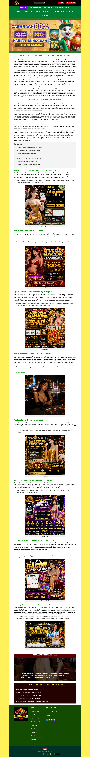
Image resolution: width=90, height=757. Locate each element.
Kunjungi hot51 (17, 239)
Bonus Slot (45, 15)
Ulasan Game (34, 11)
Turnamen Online (58, 11)
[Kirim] (44, 3)
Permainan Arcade (22, 11)
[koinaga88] (23, 3)
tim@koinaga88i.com (55, 711)
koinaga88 (23, 7)
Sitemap (48, 715)
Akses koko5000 (18, 122)
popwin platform (21, 372)
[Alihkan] (15, 689)
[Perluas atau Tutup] (75, 144)
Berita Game (69, 11)
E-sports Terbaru (64, 7)
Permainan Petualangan (50, 7)
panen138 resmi (17, 552)
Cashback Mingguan (34, 7)
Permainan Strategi (45, 11)
